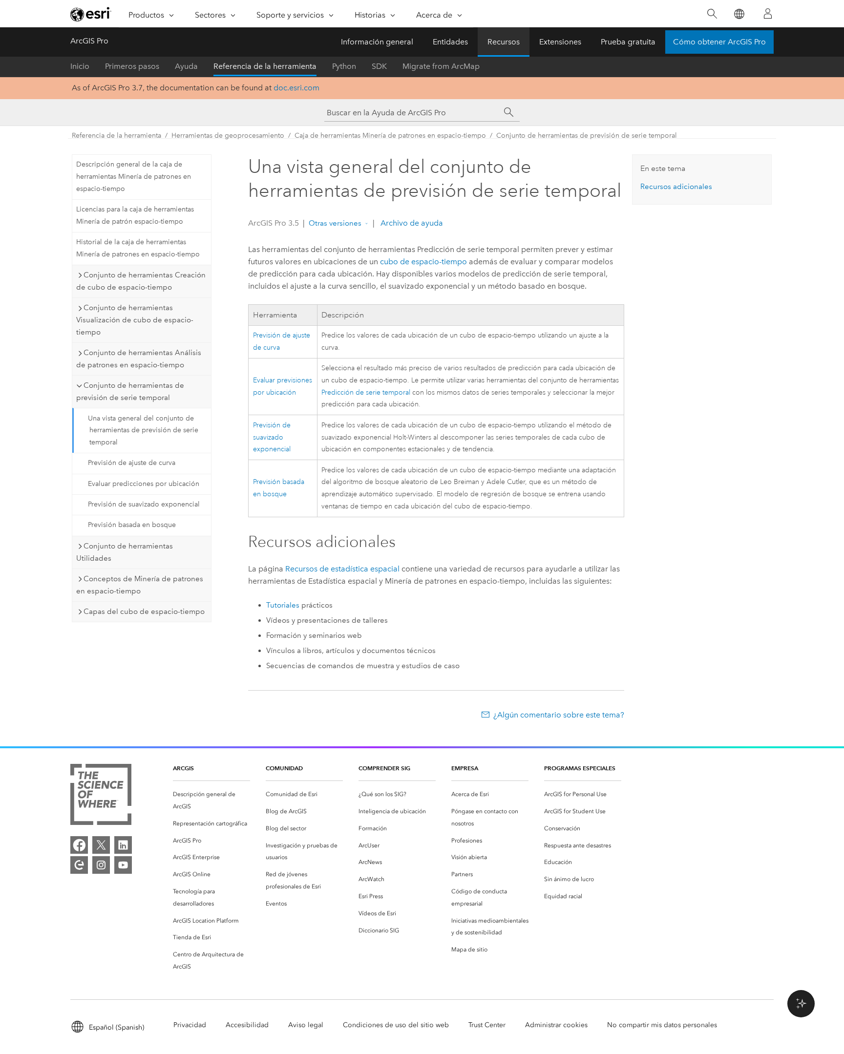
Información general (377, 41)
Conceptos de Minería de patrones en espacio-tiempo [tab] (139, 584)
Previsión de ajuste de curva (131, 463)
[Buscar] (711, 13)
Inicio (79, 66)
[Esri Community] (79, 865)
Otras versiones (335, 223)
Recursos (503, 41)
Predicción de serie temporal (365, 392)
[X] (101, 845)
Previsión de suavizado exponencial (144, 504)
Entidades (450, 41)
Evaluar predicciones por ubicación (143, 484)
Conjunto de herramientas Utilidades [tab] (124, 552)
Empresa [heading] (464, 768)
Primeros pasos (132, 66)
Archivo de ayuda (411, 223)
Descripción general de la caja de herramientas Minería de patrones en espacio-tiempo (133, 176)
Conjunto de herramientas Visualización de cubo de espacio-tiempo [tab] (134, 320)
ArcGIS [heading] (183, 768)
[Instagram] (101, 865)
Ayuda (186, 66)
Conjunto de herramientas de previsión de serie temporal (586, 135)
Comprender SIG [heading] (384, 768)
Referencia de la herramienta (264, 66)
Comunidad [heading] (284, 768)
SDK (379, 66)
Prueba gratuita (628, 41)
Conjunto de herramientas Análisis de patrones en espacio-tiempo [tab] (138, 358)
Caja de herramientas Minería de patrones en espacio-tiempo (390, 135)
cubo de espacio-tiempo (423, 261)
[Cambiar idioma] (738, 13)
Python (344, 66)
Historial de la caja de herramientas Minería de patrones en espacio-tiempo (138, 248)
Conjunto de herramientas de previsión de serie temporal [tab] (130, 391)
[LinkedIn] (123, 845)
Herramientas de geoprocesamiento (227, 135)
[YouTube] (123, 865)
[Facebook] (79, 845)
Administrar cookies (556, 1025)
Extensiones (560, 41)
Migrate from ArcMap (441, 66)
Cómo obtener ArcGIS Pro (719, 41)
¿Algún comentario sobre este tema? (558, 714)
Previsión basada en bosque (132, 525)
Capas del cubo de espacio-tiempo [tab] (144, 611)
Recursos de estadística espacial (342, 568)
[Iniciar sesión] (767, 13)
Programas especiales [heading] (579, 768)
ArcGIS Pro (89, 40)
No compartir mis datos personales (662, 1025)
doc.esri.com (296, 87)
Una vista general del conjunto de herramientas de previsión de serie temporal (143, 430)
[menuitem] (211, 800)
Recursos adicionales (676, 186)
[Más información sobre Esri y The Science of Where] (100, 796)
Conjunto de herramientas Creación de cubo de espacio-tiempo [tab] (141, 281)
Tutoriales (282, 605)
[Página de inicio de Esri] (90, 14)
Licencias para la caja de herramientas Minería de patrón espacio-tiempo (135, 215)
